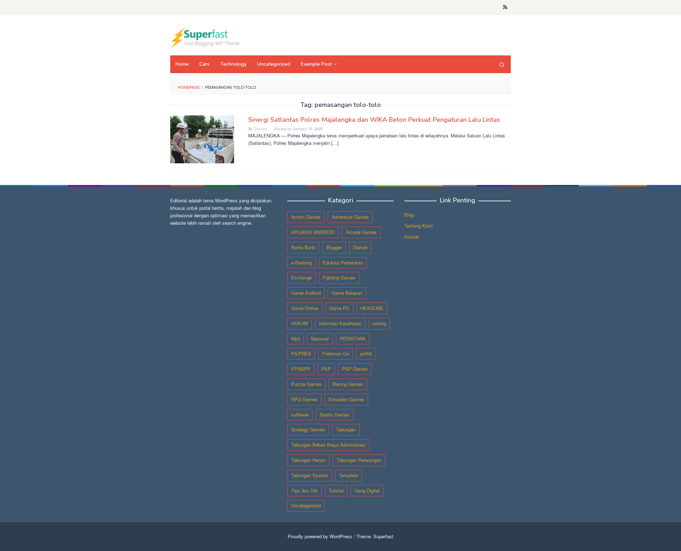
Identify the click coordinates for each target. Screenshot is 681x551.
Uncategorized (306, 505)
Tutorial (336, 490)
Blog (409, 214)
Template (348, 475)
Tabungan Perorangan (359, 460)
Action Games (306, 216)
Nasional (320, 338)
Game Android (306, 292)
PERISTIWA (352, 338)
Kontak (411, 236)
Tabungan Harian (308, 460)
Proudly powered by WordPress (320, 536)
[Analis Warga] (205, 37)
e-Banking (301, 262)
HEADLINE (371, 308)
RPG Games (304, 399)
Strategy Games (308, 429)
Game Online (304, 308)
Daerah (360, 247)
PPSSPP (300, 368)
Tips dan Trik (304, 490)
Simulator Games (346, 399)
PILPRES (301, 353)
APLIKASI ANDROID (313, 232)
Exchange (301, 277)
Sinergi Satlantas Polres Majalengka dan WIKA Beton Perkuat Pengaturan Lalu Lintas (374, 119)
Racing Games (348, 384)
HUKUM (299, 323)
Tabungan (346, 429)
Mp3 (295, 338)
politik (366, 353)
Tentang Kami (418, 225)
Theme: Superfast (374, 536)
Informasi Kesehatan (340, 323)
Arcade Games (361, 232)
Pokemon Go (335, 353)
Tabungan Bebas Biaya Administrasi (328, 444)
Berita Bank (303, 247)
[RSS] (505, 7)
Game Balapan (347, 292)
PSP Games (355, 368)
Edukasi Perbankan (343, 262)
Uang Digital (367, 490)
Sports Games (334, 414)
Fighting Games (339, 277)
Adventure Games (350, 216)
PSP (326, 368)
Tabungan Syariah (309, 475)
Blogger (334, 247)
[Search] (502, 64)
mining (379, 323)
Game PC (339, 308)
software (300, 414)
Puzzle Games (306, 384)
